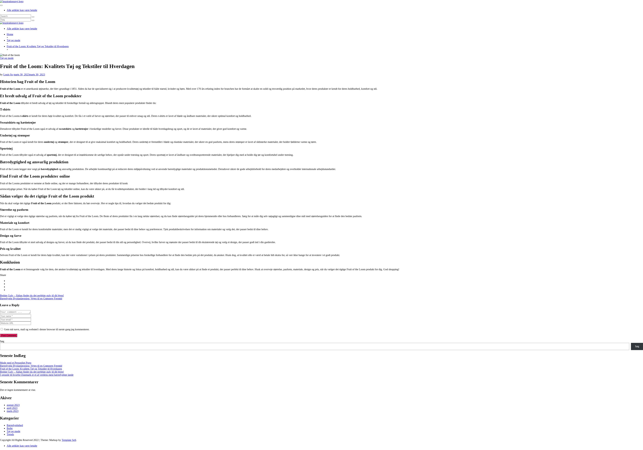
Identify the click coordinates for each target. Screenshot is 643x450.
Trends (10, 434)
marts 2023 (12, 411)
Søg (2, 341)
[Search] (33, 16)
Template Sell (69, 440)
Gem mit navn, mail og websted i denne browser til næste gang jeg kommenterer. (46, 329)
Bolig (10, 428)
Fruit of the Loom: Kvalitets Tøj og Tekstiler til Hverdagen (31, 368)
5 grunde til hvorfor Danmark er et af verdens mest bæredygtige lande (37, 374)
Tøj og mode (7, 58)
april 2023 (12, 408)
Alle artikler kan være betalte (22, 10)
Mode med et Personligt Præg (15, 362)
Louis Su (8, 74)
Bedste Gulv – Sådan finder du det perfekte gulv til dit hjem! (32, 295)
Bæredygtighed (15, 425)
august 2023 (13, 405)
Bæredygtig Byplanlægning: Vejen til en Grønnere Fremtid (31, 298)
